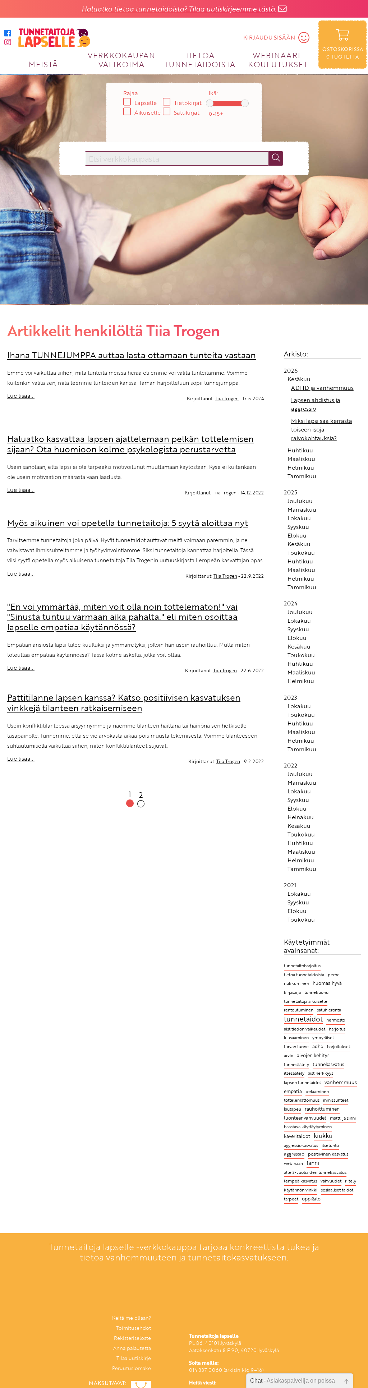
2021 (290, 885)
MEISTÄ (43, 64)
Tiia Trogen (227, 398)
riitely (350, 1181)
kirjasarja (292, 992)
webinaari (293, 1163)
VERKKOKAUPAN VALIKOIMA (121, 59)
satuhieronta (329, 1010)
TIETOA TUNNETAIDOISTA (200, 59)
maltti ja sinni (343, 1118)
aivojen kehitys (313, 1055)
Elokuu (297, 535)
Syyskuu (298, 526)
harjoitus (337, 1029)
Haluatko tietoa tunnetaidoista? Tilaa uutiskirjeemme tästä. (179, 9)
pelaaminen (317, 1091)
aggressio (294, 1153)
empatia (293, 1091)
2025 (290, 492)
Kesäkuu (299, 379)
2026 (291, 370)
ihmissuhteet (335, 1100)
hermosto (335, 1020)
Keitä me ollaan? (131, 1318)
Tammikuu (302, 476)
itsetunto (330, 1145)
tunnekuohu (316, 992)
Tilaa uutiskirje (133, 1358)
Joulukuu (300, 501)
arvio (288, 1055)
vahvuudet (331, 1180)
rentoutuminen (298, 1010)
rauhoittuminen (322, 1108)
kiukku (323, 1135)
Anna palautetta (132, 1348)
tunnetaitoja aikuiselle (305, 1001)
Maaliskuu (301, 459)
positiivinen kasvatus (328, 1153)
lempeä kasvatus (300, 1181)
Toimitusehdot (133, 1328)
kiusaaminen (296, 1037)
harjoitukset (338, 1046)
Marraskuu (302, 509)
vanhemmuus (341, 1082)
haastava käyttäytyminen (308, 1126)
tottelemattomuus (301, 1100)
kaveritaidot (297, 1136)
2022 (290, 765)
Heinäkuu (301, 817)
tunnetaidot (303, 1019)
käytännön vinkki (300, 1190)
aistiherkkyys (320, 1073)
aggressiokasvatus (301, 1145)
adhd (317, 1046)
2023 (290, 697)
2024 (291, 603)
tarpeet (291, 1198)
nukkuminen (296, 983)
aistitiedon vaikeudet (304, 1029)
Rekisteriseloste (132, 1338)
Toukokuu (301, 552)
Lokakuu (299, 518)
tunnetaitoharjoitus (302, 965)
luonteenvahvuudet (305, 1117)
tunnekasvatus (328, 1064)
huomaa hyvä (327, 983)
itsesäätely (294, 1073)
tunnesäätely (296, 1064)
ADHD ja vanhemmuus (322, 387)
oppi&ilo (311, 1198)
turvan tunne (296, 1046)
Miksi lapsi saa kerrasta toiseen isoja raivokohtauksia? (321, 429)
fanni (313, 1163)
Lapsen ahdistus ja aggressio (315, 404)
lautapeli (292, 1109)
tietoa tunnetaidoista (304, 975)
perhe (334, 975)
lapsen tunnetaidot (302, 1082)
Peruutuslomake (131, 1368)
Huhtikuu (300, 450)
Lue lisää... (20, 395)
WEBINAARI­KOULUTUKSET (278, 59)
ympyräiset (323, 1037)
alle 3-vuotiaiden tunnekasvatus (315, 1172)
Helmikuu (301, 467)
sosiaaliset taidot (337, 1190)
